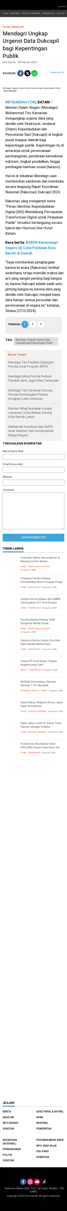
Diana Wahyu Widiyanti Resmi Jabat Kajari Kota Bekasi (42, 704)
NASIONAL (15, 13)
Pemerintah (34, 587)
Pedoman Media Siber (50, 1140)
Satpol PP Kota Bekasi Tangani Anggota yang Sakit (39, 662)
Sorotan (8, 1128)
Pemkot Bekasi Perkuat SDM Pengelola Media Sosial (38, 621)
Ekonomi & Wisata (30, 690)
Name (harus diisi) (13, 451)
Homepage (42, 1157)
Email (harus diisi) (13, 464)
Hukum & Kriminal (37, 711)
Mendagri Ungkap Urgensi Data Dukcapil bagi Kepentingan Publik (34, 341)
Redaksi (53, 1188)
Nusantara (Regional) (10, 1141)
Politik (7, 1155)
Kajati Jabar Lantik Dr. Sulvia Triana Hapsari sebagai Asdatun (41, 724)
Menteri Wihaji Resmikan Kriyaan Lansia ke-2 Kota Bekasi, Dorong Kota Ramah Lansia (30, 413)
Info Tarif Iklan (46, 1145)
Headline (8, 1117)
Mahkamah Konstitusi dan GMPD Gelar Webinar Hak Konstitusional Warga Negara (30, 431)
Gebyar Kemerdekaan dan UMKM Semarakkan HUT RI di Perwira (40, 600)
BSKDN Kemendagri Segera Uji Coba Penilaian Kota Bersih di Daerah (31, 247)
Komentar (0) (57, 72)
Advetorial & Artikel (50, 1111)
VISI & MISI (42, 1151)
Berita (24, 670)
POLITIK (60, 13)
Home (23, 566)
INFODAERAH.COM (20, 102)
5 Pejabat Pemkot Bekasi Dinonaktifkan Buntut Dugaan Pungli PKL (41, 582)
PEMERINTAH (48, 13)
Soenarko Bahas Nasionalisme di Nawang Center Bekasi (40, 559)
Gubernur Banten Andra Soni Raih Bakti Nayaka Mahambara (40, 642)
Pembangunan (12, 1149)
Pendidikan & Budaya (39, 566)
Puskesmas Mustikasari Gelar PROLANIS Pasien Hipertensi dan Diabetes (40, 747)
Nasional (42, 1122)
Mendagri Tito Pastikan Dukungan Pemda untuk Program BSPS (31, 364)
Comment (8, 489)
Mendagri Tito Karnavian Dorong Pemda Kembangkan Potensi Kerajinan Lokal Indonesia (30, 394)
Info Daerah (10, 1122)
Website (7, 476)
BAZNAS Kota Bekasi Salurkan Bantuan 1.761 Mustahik (38, 683)
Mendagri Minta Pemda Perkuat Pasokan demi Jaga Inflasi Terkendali (33, 378)
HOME (5, 13)
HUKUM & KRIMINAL (31, 13)
